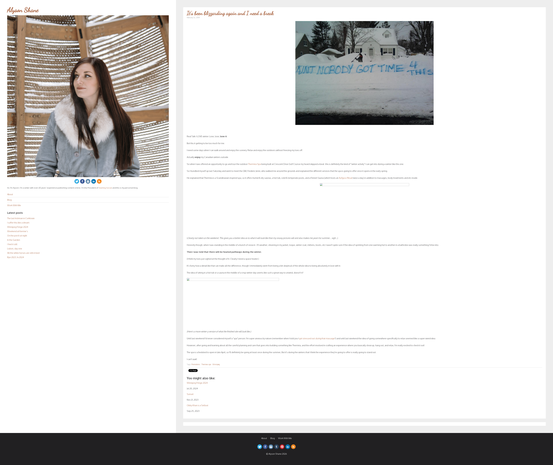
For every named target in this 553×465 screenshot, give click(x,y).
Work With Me (14, 205)
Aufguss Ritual (345, 178)
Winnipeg (216, 364)
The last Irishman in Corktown (21, 218)
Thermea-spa (206, 364)
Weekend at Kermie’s (17, 231)
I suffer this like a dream (18, 222)
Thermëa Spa (254, 164)
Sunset (190, 394)
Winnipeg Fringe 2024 (17, 227)
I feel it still (12, 244)
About (10, 194)
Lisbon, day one (14, 248)
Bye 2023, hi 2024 (15, 257)
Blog (9, 199)
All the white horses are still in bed (23, 253)
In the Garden (13, 240)
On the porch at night (17, 235)
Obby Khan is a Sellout (197, 405)
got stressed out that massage (317, 338)
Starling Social (105, 187)
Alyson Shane (23, 10)
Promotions (195, 364)
